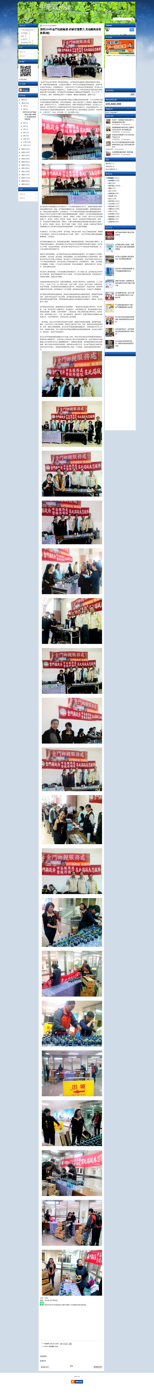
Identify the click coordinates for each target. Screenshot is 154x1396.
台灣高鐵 (24, 32)
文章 (23, 52)
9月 (24, 136)
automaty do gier (22, 0)
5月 (24, 123)
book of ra (77, 1376)
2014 (23, 103)
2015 (23, 149)
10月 (25, 139)
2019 (23, 162)
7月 (24, 129)
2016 (23, 152)
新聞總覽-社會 (53, 1346)
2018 (23, 159)
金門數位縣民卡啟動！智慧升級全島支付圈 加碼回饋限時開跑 (125, 247)
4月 (24, 109)
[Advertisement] (123, 72)
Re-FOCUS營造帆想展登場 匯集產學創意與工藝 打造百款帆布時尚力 (123, 144)
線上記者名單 (51, 19)
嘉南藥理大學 (26, 42)
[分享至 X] (68, 1344)
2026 (23, 184)
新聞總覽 (110, 178)
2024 (23, 178)
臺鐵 (22, 36)
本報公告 (39, 19)
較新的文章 (45, 1367)
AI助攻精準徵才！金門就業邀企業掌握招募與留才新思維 (124, 331)
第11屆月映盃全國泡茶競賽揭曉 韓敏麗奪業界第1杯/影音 (124, 319)
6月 (24, 126)
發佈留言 (43, 1361)
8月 (24, 133)
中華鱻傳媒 (55, 7)
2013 (23, 100)
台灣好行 (24, 39)
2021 (23, 168)
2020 (23, 165)
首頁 (21, 19)
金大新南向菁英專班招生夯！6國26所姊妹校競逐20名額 (124, 343)
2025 (23, 181)
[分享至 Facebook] (70, 1344)
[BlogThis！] (66, 1344)
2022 (23, 171)
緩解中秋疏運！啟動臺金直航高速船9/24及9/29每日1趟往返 (125, 283)
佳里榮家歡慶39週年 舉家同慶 (122, 152)
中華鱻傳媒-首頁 (27, 29)
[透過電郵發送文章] (61, 1343)
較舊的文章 (98, 1367)
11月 (25, 142)
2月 (24, 106)
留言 (23, 56)
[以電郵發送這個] (64, 1344)
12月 (25, 145)
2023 (23, 175)
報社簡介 (29, 19)
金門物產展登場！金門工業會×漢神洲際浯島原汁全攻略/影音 (124, 295)
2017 (23, 155)
